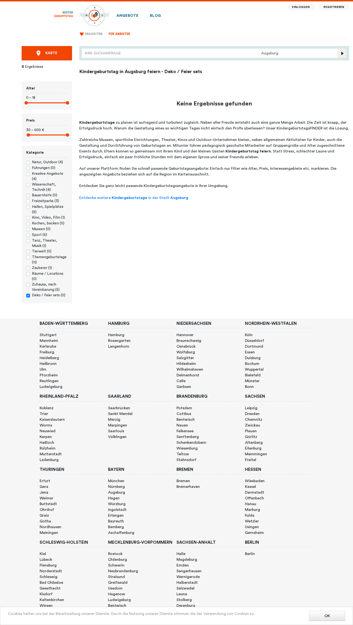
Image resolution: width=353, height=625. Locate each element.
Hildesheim (186, 364)
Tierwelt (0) (41, 251)
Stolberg (184, 600)
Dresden (252, 414)
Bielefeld (253, 375)
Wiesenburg (187, 448)
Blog (155, 16)
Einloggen (301, 7)
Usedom (115, 588)
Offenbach (254, 498)
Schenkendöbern (191, 442)
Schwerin (116, 565)
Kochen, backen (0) (48, 223)
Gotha (45, 521)
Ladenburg (49, 460)
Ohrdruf (47, 510)
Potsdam (184, 408)
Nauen (182, 425)
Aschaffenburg (121, 533)
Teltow (182, 454)
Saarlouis (116, 431)
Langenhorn (118, 346)
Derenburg (185, 605)
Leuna (181, 594)
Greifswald (118, 582)
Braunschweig (188, 341)
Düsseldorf (254, 341)
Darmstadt (254, 492)
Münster (252, 381)
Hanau (250, 504)
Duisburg (253, 358)
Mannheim (49, 341)
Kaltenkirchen (52, 600)
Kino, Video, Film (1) (48, 217)
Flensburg (48, 565)
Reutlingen (49, 381)
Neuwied (47, 431)
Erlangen (116, 515)
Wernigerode (188, 577)
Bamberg (116, 527)
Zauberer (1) (42, 268)
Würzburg (117, 504)
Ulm (43, 369)
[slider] (26, 103)
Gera (44, 487)
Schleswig (48, 577)
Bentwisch (185, 419)
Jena (44, 492)
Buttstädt (48, 504)
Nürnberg (116, 487)
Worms (46, 425)
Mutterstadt (51, 454)
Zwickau (252, 425)
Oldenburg (117, 559)
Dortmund (254, 346)
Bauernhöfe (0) (44, 195)
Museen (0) (41, 229)
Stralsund (116, 577)
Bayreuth (116, 521)
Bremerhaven (188, 487)
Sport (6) (39, 235)
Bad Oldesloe (51, 582)
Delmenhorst (187, 375)
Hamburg (116, 335)
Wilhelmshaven (189, 369)
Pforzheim (49, 375)
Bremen (183, 481)
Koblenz (47, 408)
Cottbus (183, 414)
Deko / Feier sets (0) (48, 295)
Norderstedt (51, 571)
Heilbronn (48, 364)
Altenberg (254, 442)
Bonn (249, 387)
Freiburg (47, 352)
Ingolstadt (117, 510)
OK (327, 616)
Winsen (46, 605)
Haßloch (47, 442)
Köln (249, 335)
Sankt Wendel (120, 414)
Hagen (114, 498)
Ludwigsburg (51, 387)
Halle (180, 554)
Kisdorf (46, 594)
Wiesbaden (255, 481)
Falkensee (185, 431)
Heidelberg (49, 358)
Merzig (114, 419)
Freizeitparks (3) (45, 201)
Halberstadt (187, 582)
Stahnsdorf (186, 460)
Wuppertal (254, 369)
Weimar (46, 498)
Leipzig (251, 408)
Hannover (185, 335)
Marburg (252, 510)
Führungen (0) (43, 168)
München (116, 481)
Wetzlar (252, 521)
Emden (182, 565)
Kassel (250, 487)
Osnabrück (185, 346)
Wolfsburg (185, 352)
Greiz (44, 515)
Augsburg (116, 492)
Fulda (249, 515)
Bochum (252, 364)
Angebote (127, 16)
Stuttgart (48, 335)
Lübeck (46, 559)
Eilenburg (253, 448)
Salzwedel (185, 588)
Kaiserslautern (52, 419)
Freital (250, 460)
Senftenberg (187, 437)
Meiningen (49, 533)
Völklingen (117, 437)
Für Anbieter (119, 34)
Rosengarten (119, 341)
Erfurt (45, 481)
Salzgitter (185, 358)
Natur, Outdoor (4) (47, 162)
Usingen (252, 527)
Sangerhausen (188, 571)
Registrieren (333, 7)
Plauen (251, 431)
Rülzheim (47, 448)
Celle (181, 381)
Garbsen (183, 387)
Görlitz (251, 437)
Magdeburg (186, 559)
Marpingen (117, 425)
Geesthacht (50, 588)
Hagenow (116, 594)
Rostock (115, 554)
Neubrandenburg (123, 571)
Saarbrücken (119, 408)
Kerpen (46, 437)
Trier (44, 414)
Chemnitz (253, 419)
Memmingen (256, 454)
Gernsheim (254, 533)
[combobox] (170, 53)
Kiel (43, 554)
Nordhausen (50, 527)
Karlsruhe (48, 346)
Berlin (250, 554)
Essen (250, 352)
